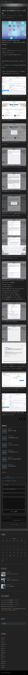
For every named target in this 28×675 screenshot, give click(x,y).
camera (2, 637)
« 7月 (2, 560)
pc (1, 659)
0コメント (15, 15)
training (2, 667)
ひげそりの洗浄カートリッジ (18, 520)
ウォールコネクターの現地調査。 (7, 602)
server (2, 665)
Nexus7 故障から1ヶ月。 (13, 451)
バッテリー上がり (7, 517)
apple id (4, 17)
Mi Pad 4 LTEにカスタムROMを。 (7, 604)
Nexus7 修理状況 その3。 (13, 437)
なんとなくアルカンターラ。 (12, 573)
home (2, 650)
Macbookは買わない (12, 465)
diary (2, 646)
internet (2, 652)
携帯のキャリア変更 (12, 430)
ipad (7, 17)
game (2, 648)
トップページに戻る (14, 524)
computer (3, 644)
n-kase (10, 15)
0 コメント (8, 476)
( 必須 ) (5, 485)
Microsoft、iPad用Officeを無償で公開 (10, 40)
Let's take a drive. (7, 2)
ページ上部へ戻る (26, 673)
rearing (2, 663)
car (1, 639)
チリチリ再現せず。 (11, 586)
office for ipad (10, 17)
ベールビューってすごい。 (13, 444)
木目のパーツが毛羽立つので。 (13, 579)
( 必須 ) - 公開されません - (9, 489)
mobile (21, 15)
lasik (2, 654)
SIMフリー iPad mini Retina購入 (14, 458)
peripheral (3, 661)
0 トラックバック (20, 476)
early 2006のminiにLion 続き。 (6, 608)
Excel (15, 412)
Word (18, 412)
